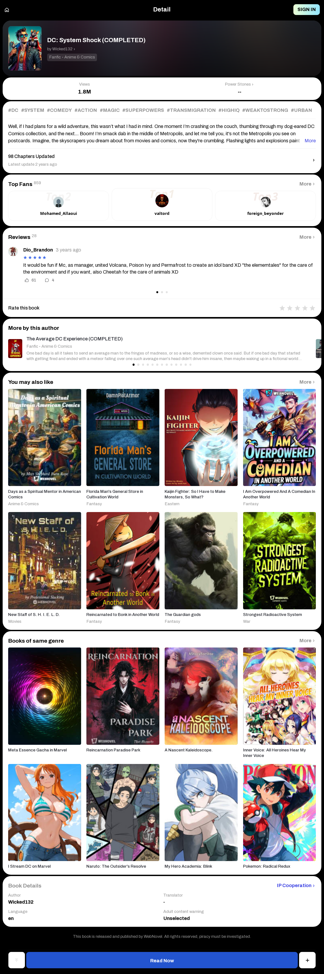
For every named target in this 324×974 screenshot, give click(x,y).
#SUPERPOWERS (143, 110)
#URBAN (301, 110)
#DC (13, 110)
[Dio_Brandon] (13, 251)
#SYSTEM (32, 110)
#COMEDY (59, 110)
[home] (6, 10)
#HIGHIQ (229, 110)
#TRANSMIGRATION (191, 110)
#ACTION (85, 110)
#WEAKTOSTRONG (265, 110)
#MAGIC (110, 110)
